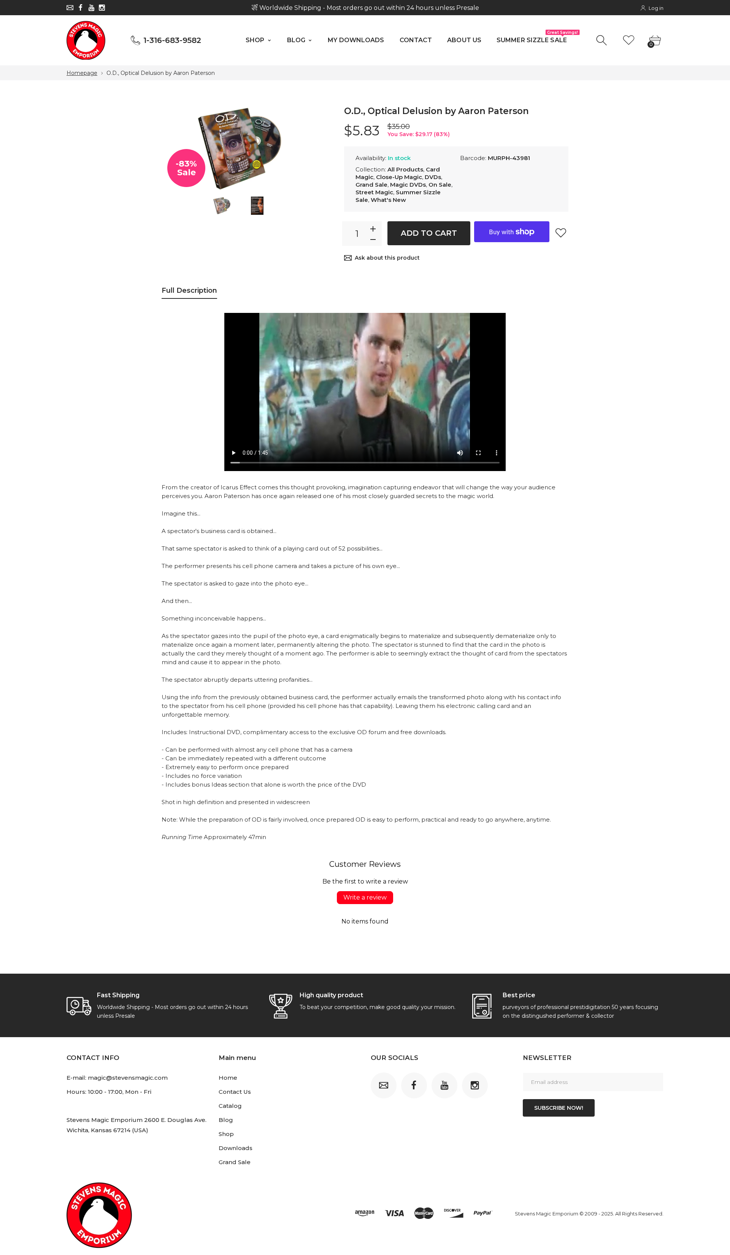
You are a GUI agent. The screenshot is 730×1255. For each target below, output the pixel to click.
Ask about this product (387, 257)
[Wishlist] (629, 40)
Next (304, 149)
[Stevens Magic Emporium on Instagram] (102, 7)
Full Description (189, 290)
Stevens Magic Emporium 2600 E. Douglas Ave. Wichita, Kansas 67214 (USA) (136, 1125)
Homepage (82, 73)
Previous (174, 149)
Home (228, 1077)
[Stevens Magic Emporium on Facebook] (80, 7)
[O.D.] (222, 206)
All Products (405, 169)
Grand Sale (371, 184)
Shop (226, 1134)
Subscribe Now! (558, 1107)
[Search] (602, 40)
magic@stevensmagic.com (128, 1077)
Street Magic (374, 192)
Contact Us (235, 1091)
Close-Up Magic (399, 177)
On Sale (439, 184)
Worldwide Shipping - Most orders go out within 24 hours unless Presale (368, 7)
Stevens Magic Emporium (546, 1214)
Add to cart (429, 233)
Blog (226, 1119)
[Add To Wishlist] (560, 232)
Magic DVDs (408, 184)
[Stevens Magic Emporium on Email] (70, 7)
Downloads (235, 1148)
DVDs (433, 177)
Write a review (365, 897)
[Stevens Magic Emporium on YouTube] (91, 7)
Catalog (230, 1105)
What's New (388, 199)
